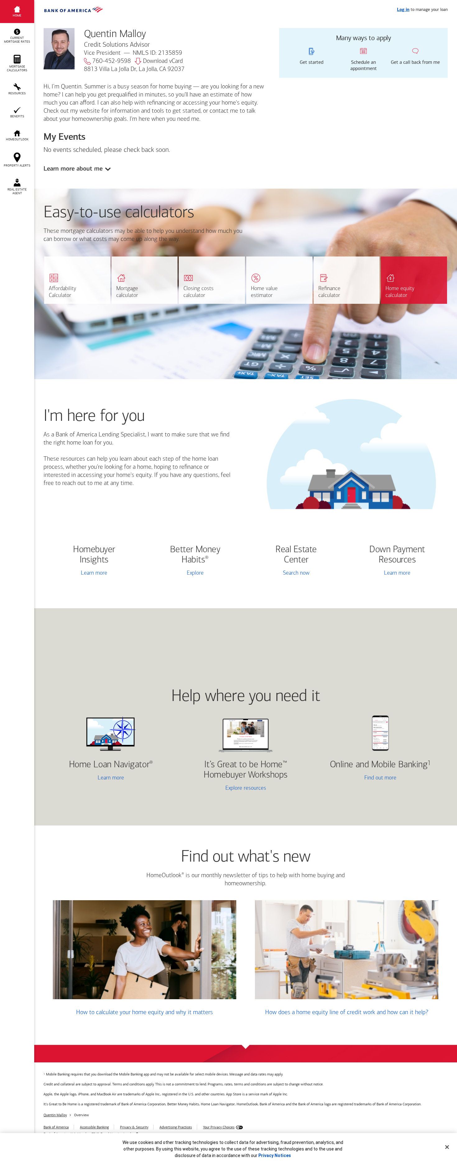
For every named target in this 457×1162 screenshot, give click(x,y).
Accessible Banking (94, 1127)
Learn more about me (73, 168)
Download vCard (163, 61)
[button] (17, 36)
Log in (403, 9)
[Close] (447, 1147)
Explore (195, 573)
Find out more (357, 778)
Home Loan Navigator (111, 765)
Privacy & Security (134, 1127)
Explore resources (245, 788)
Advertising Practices (175, 1127)
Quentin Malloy (55, 1115)
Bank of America (56, 1127)
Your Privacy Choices (218, 1127)
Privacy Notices (274, 1155)
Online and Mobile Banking (379, 765)
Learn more (94, 573)
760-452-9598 (111, 61)
